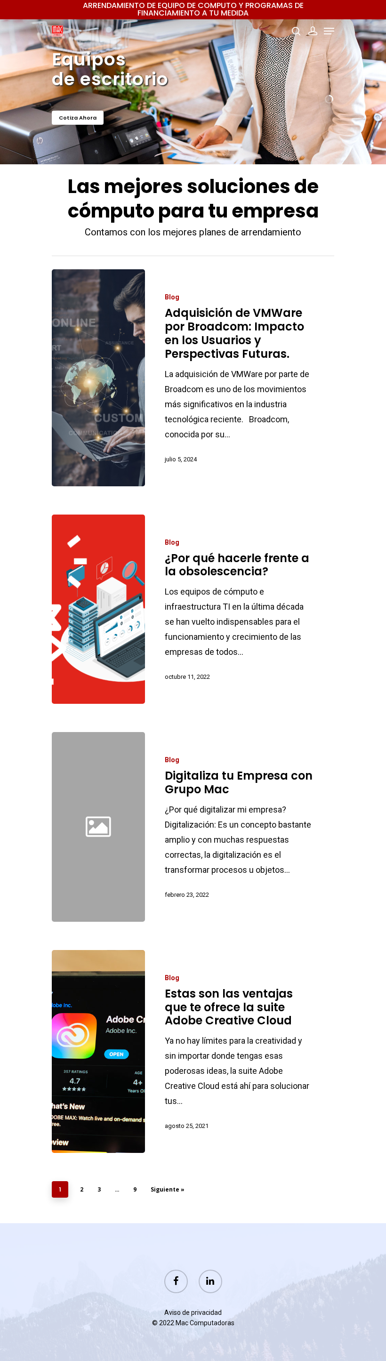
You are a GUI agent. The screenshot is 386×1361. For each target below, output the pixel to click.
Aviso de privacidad (193, 1312)
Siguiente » (168, 1189)
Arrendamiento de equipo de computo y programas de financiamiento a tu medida (193, 9)
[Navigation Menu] (329, 31)
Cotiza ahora (77, 117)
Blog (172, 297)
